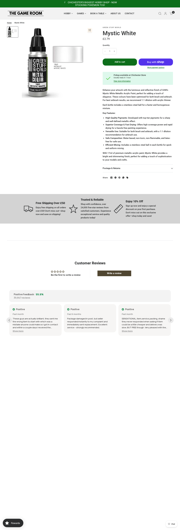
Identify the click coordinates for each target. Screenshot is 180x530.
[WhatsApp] (123, 177)
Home (9, 23)
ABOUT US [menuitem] (116, 13)
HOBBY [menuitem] (67, 13)
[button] (18, 331)
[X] (115, 177)
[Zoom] (90, 30)
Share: (105, 178)
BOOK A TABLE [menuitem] (97, 13)
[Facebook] (111, 177)
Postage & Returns (111, 168)
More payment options (155, 67)
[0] (170, 13)
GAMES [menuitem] (80, 13)
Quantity (106, 45)
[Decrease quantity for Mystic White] (105, 51)
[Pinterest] (119, 177)
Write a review (114, 273)
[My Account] (165, 13)
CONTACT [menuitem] (129, 13)
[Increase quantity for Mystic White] (114, 51)
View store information (122, 81)
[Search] (160, 13)
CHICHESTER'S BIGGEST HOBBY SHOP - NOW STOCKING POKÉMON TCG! (92, 3)
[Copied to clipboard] (127, 177)
